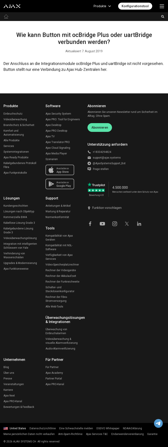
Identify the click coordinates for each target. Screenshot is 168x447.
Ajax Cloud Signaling (58, 147)
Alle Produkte (11, 140)
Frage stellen (101, 169)
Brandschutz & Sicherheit (19, 125)
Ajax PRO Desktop (56, 130)
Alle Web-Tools (54, 306)
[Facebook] (90, 223)
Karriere (8, 389)
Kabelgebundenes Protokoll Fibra (20, 165)
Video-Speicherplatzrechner (62, 264)
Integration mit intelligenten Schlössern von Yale (20, 245)
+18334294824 (102, 152)
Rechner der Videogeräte (61, 270)
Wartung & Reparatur (58, 211)
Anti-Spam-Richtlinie (70, 434)
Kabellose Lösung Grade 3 (19, 222)
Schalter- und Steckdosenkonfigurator (60, 289)
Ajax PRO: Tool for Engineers (63, 119)
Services (9, 146)
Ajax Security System (58, 113)
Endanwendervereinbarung (127, 434)
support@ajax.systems (107, 157)
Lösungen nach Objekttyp (19, 211)
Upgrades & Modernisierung (20, 263)
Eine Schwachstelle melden (76, 428)
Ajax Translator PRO (58, 142)
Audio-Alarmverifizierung (60, 348)
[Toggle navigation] (162, 6)
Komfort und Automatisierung (14, 132)
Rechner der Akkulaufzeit (61, 276)
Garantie (152, 434)
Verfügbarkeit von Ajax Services (59, 256)
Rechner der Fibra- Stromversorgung (56, 298)
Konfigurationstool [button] (135, 6)
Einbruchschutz (13, 113)
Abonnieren (99, 127)
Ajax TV (50, 136)
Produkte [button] (100, 6)
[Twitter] (127, 223)
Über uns (9, 372)
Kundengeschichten (16, 205)
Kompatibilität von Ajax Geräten (59, 237)
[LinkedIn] (139, 223)
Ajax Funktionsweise (16, 268)
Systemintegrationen (16, 151)
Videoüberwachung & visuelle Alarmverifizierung (62, 340)
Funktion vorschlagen (107, 208)
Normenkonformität (57, 217)
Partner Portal (54, 378)
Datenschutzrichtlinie (43, 428)
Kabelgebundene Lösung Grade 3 (18, 230)
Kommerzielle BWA (15, 217)
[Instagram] (114, 223)
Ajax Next (9, 395)
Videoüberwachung (15, 119)
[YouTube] (102, 223)
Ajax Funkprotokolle (15, 172)
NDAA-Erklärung (132, 428)
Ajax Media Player (56, 153)
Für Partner (52, 367)
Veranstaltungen (14, 384)
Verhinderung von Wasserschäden (14, 255)
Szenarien (52, 159)
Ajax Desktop (53, 125)
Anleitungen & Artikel (58, 205)
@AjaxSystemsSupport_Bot (109, 163)
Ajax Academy (54, 372)
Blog (6, 367)
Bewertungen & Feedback (19, 407)
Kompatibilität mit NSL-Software (59, 247)
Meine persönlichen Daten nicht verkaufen (29, 434)
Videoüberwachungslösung (20, 238)
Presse (8, 378)
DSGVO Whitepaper (107, 428)
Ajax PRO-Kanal (13, 401)
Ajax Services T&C (97, 434)
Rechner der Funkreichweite (62, 281)
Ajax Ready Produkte (16, 157)
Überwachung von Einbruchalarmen (56, 331)
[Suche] (162, 16)
